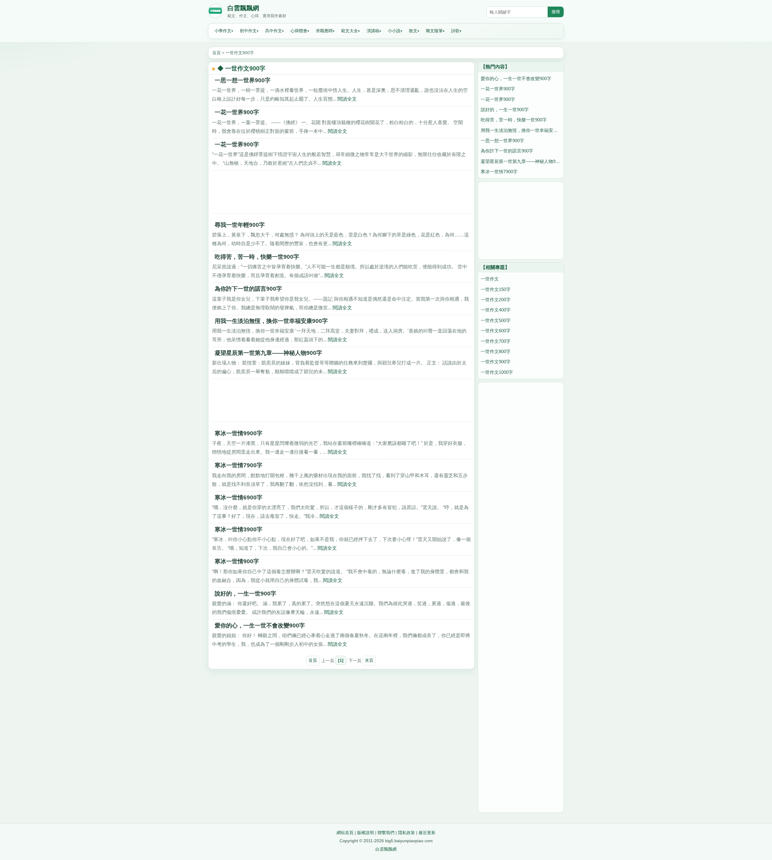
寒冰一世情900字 (237, 561)
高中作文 (273, 30)
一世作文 (490, 278)
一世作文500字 (496, 320)
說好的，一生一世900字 (245, 593)
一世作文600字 (496, 330)
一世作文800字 (496, 351)
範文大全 (349, 30)
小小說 (394, 30)
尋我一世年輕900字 (240, 225)
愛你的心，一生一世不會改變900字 (260, 625)
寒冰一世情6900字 (238, 497)
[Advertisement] (341, 194)
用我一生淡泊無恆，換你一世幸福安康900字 (271, 321)
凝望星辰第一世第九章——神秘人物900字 (268, 353)
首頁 (216, 52)
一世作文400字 (496, 309)
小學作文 (222, 30)
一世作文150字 (496, 289)
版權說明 (365, 832)
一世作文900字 (240, 52)
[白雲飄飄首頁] (215, 12)
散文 (413, 30)
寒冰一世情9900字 (238, 433)
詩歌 (455, 30)
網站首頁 (345, 832)
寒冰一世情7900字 (238, 465)
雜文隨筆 (434, 30)
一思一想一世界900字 (243, 80)
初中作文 (248, 30)
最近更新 (427, 832)
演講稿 (373, 30)
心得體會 (298, 30)
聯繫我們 (386, 832)
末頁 (369, 660)
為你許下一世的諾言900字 (248, 289)
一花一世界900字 (237, 112)
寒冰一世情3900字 (238, 529)
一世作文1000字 (497, 372)
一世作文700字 (496, 341)
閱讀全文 (347, 99)
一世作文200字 (496, 299)
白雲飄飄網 (243, 8)
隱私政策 (406, 832)
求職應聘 (324, 30)
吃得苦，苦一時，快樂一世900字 (257, 257)
